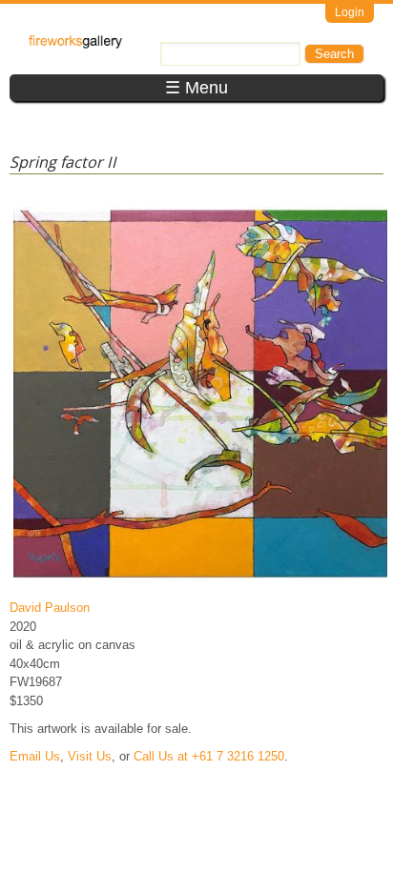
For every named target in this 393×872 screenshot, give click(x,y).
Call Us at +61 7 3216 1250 (209, 756)
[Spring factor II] (200, 580)
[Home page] (75, 44)
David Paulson (50, 607)
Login (349, 12)
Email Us (35, 756)
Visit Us (90, 756)
